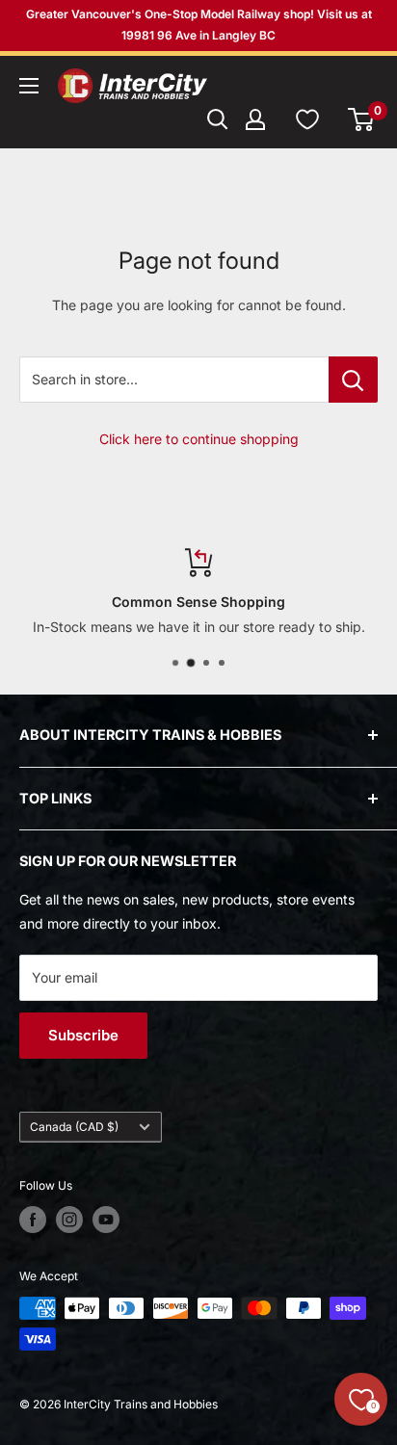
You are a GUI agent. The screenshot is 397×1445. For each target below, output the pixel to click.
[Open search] (217, 119)
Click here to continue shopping (199, 439)
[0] (362, 119)
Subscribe (83, 1035)
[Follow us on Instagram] (69, 1219)
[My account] (255, 119)
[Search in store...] (353, 379)
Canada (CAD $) (74, 1126)
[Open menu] (29, 85)
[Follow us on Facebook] (32, 1219)
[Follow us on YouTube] (106, 1219)
